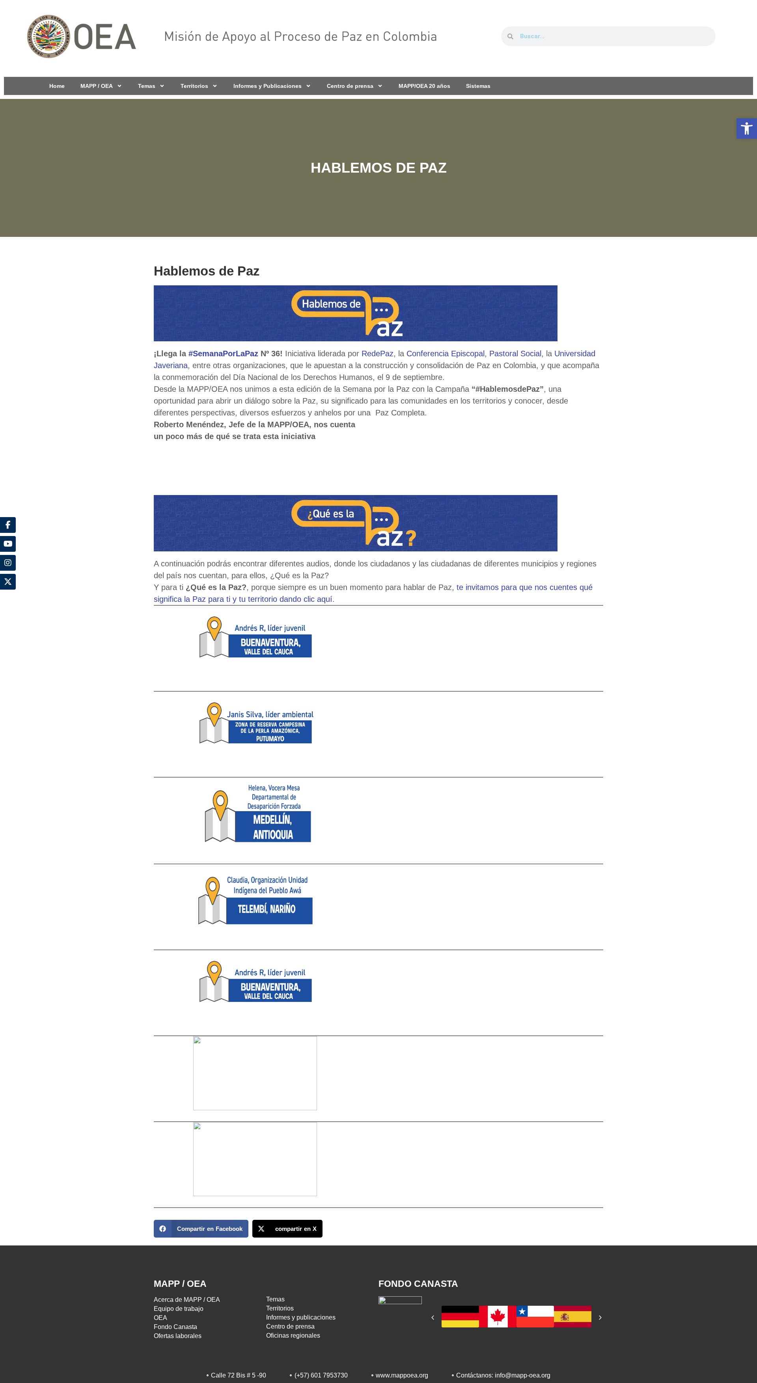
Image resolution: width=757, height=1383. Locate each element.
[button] (746, 128)
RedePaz (376, 353)
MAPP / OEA (96, 86)
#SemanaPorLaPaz (224, 353)
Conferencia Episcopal (445, 353)
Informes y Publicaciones (267, 86)
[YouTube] (8, 544)
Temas (146, 86)
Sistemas (478, 86)
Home (57, 86)
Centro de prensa (350, 86)
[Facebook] (8, 525)
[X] (8, 582)
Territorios (194, 86)
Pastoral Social (515, 353)
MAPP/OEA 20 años (424, 86)
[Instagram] (8, 563)
